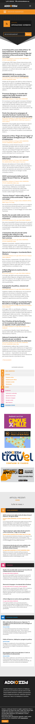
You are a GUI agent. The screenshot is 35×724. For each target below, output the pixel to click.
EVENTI (7, 387)
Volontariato (9, 384)
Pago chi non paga (10, 202)
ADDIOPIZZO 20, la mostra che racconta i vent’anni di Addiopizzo (15, 75)
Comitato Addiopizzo (9, 58)
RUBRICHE (27, 220)
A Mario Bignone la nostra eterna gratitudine (14, 271)
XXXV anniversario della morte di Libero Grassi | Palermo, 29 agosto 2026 (15, 178)
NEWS (14, 60)
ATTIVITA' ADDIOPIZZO (7, 60)
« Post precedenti (6, 360)
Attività (7, 374)
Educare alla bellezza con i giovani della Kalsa (15, 158)
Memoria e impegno (10, 398)
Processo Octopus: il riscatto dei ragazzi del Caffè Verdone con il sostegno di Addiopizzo (14, 95)
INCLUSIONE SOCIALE (14, 120)
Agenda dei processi (10, 395)
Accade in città (25, 326)
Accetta (5, 721)
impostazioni (24, 718)
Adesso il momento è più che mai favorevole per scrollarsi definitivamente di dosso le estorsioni (16, 339)
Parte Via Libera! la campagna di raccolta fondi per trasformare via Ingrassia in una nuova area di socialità (17, 115)
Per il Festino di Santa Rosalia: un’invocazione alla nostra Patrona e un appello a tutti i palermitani (16, 323)
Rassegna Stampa (10, 405)
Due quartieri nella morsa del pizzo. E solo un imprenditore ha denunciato (16, 653)
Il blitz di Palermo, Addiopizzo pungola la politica (17, 639)
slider (17, 183)
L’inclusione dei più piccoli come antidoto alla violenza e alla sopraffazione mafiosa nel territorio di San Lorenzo (16, 235)
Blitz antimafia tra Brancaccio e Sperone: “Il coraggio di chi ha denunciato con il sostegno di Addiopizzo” (17, 623)
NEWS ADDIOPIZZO (10, 371)
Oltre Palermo (9, 402)
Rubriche (8, 390)
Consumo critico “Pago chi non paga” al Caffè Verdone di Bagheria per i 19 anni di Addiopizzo (17, 137)
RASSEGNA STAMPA (12, 617)
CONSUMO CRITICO (17, 142)
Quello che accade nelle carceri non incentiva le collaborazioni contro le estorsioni (16, 216)
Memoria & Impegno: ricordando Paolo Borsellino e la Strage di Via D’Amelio (17, 303)
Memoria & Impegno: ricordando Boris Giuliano (16, 253)
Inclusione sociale (10, 382)
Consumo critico (10, 377)
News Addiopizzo (12, 510)
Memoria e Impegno (27, 255)
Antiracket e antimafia (11, 393)
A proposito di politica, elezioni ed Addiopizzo (15, 287)
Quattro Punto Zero (20, 162)
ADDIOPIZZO (25, 58)
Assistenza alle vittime (11, 379)
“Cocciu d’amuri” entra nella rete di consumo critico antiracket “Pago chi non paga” (16, 197)
